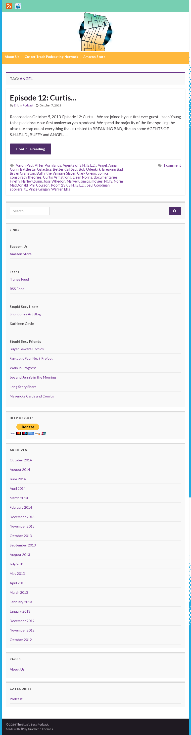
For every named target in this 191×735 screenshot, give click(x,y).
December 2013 (22, 517)
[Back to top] (180, 724)
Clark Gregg (86, 173)
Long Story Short (23, 387)
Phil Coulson (39, 185)
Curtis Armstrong (57, 177)
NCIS (108, 181)
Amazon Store (94, 57)
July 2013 (17, 564)
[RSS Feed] (9, 5)
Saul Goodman (98, 185)
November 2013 (22, 526)
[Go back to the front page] (95, 32)
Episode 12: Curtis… (43, 97)
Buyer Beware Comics (27, 349)
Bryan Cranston (22, 173)
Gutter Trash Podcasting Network (51, 57)
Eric (16, 105)
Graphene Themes (40, 729)
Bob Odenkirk (90, 169)
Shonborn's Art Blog (25, 314)
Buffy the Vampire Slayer (56, 173)
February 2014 (21, 507)
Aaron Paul (24, 165)
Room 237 (59, 185)
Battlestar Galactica (35, 169)
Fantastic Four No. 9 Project (31, 358)
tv (25, 189)
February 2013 (21, 602)
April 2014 (18, 488)
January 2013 (20, 611)
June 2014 (18, 479)
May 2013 (17, 573)
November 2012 (22, 630)
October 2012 (21, 639)
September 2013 (23, 545)
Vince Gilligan (39, 189)
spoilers (16, 189)
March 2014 (19, 498)
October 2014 (21, 460)
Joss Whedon (54, 181)
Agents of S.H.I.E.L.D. (79, 165)
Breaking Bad (112, 169)
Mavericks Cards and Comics (32, 396)
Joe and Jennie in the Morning (33, 377)
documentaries (106, 177)
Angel (102, 165)
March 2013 (19, 592)
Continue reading (30, 149)
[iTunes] (18, 5)
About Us (12, 57)
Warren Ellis (60, 189)
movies (97, 181)
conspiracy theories (26, 177)
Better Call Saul (65, 169)
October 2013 (21, 536)
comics (103, 173)
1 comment (172, 165)
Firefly (15, 181)
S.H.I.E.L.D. (77, 185)
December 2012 (22, 621)
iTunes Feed (19, 279)
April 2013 (18, 583)
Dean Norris (82, 177)
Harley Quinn (31, 181)
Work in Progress (23, 368)
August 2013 (20, 554)
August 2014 (20, 469)
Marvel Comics (78, 181)
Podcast (28, 105)
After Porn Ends (48, 165)
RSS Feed (17, 289)
